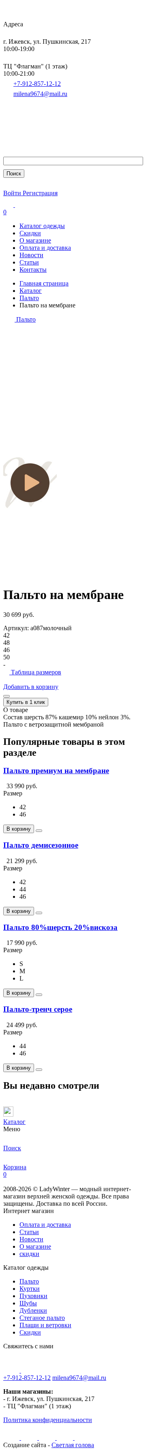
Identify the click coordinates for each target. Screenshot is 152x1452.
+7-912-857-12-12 (37, 83)
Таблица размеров (35, 672)
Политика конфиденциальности (47, 1419)
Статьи (29, 262)
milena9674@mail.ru (40, 93)
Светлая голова (72, 1444)
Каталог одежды (42, 225)
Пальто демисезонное (40, 845)
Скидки (30, 233)
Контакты (33, 269)
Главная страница (44, 283)
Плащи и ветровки (45, 1325)
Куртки (29, 1288)
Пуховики (33, 1295)
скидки (29, 1253)
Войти (13, 193)
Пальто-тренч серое (37, 1009)
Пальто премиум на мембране (56, 770)
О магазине (35, 240)
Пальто (29, 297)
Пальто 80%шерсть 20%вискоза (60, 927)
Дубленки (33, 1310)
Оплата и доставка (45, 247)
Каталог (30, 290)
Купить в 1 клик (25, 702)
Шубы (28, 1303)
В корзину (18, 829)
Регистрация (40, 193)
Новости (31, 255)
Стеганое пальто (42, 1317)
